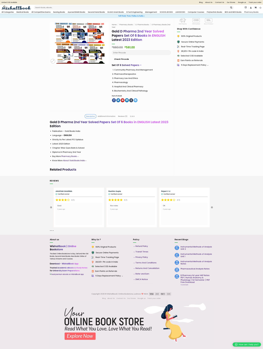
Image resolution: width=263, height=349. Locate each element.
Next (212, 207)
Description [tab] (90, 116)
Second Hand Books (96, 12)
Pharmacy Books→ (70, 156)
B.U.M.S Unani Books (116, 12)
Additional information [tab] (106, 116)
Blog (201, 2)
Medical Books (22, 12)
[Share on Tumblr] (131, 100)
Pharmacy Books (251, 12)
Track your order (255, 2)
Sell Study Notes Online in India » (131, 15)
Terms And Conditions (146, 262)
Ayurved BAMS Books (76, 12)
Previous (51, 207)
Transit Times (142, 251)
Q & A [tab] (132, 116)
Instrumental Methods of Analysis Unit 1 (196, 255)
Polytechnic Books (214, 12)
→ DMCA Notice (140, 279)
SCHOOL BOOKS (166, 12)
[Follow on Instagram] (246, 7)
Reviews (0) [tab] (122, 116)
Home (114, 24)
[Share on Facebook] (114, 100)
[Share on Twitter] (118, 100)
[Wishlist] (260, 7)
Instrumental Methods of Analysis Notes (196, 262)
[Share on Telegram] (135, 100)
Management (151, 12)
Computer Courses (196, 12)
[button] (256, 7)
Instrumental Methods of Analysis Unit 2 (196, 248)
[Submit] (231, 8)
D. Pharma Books (142, 24)
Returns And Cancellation (147, 268)
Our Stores (231, 2)
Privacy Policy (141, 257)
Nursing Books (59, 12)
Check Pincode (121, 59)
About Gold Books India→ (75, 160)
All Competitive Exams (41, 12)
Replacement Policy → (198, 65)
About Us (208, 2)
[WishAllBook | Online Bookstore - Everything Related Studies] (16, 7)
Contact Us (219, 2)
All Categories (8, 12)
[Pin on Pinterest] (123, 100)
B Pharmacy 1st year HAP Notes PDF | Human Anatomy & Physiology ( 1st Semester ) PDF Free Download (195, 278)
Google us (242, 2)
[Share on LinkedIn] (127, 100)
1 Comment (188, 285)
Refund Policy (142, 246)
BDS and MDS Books (233, 12)
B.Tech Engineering (134, 12)
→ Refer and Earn (141, 273)
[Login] (251, 7)
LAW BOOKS (180, 12)
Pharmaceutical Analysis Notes (195, 269)
